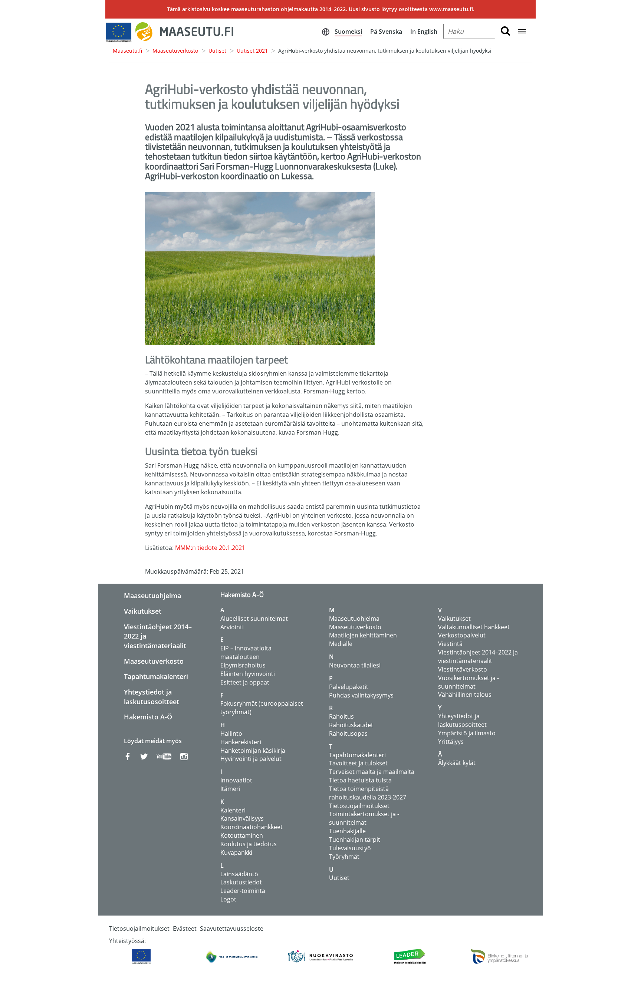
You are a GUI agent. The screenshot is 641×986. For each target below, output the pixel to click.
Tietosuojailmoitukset (359, 806)
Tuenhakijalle (347, 831)
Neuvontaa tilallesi (355, 665)
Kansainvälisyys (242, 818)
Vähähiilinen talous (465, 694)
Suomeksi (348, 31)
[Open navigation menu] (522, 31)
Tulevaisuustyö (350, 848)
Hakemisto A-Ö (148, 716)
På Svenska (386, 31)
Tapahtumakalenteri (156, 676)
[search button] (505, 31)
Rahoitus (341, 716)
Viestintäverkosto (462, 669)
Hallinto (231, 733)
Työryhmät (344, 857)
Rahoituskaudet (351, 725)
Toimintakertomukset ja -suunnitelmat (364, 818)
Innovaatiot (236, 780)
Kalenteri (233, 810)
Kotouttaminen (241, 835)
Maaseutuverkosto (175, 50)
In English (423, 31)
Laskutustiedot (241, 882)
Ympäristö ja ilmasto (467, 733)
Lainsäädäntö (239, 874)
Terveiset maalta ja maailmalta (371, 772)
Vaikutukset (142, 611)
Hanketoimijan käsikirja (252, 750)
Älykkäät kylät (457, 763)
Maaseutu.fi (127, 50)
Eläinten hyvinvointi (247, 674)
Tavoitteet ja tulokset (358, 763)
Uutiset (217, 50)
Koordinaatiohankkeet (251, 827)
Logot (228, 899)
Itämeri (230, 789)
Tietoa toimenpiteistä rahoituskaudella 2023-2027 (367, 793)
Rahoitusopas (348, 733)
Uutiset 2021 (252, 50)
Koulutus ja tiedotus (248, 844)
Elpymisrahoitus (243, 665)
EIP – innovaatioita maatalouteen (246, 652)
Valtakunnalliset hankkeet (474, 627)
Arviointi (232, 627)
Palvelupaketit (348, 687)
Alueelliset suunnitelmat (254, 618)
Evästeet (185, 928)
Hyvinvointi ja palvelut (251, 759)
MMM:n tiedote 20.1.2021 (210, 548)
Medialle (340, 644)
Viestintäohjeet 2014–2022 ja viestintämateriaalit (478, 656)
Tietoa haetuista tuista (360, 780)
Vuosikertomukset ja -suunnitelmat (468, 682)
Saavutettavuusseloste (231, 928)
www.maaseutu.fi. (451, 9)
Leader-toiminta (242, 891)
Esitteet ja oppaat (244, 682)
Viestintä (450, 644)
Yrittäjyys (451, 742)
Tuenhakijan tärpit (354, 839)
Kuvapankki (236, 852)
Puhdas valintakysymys (361, 695)
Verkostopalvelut (462, 635)
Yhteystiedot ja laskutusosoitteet (151, 696)
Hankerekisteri (240, 742)
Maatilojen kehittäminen (363, 635)
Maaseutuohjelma (152, 595)
